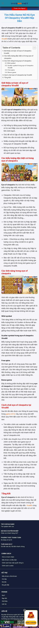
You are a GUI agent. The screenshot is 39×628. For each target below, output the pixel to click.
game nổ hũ (10, 414)
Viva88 (4, 39)
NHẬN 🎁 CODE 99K (31, 622)
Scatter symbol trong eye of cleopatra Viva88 (20, 67)
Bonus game (12, 72)
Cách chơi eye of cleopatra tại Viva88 (18, 75)
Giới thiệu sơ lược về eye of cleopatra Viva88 (17, 52)
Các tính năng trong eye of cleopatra (17, 61)
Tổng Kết (7, 77)
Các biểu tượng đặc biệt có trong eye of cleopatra (18, 57)
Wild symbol (11, 63)
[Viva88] (19, 3)
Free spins (11, 70)
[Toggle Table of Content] (33, 47)
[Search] (37, 3)
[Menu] (2, 3)
